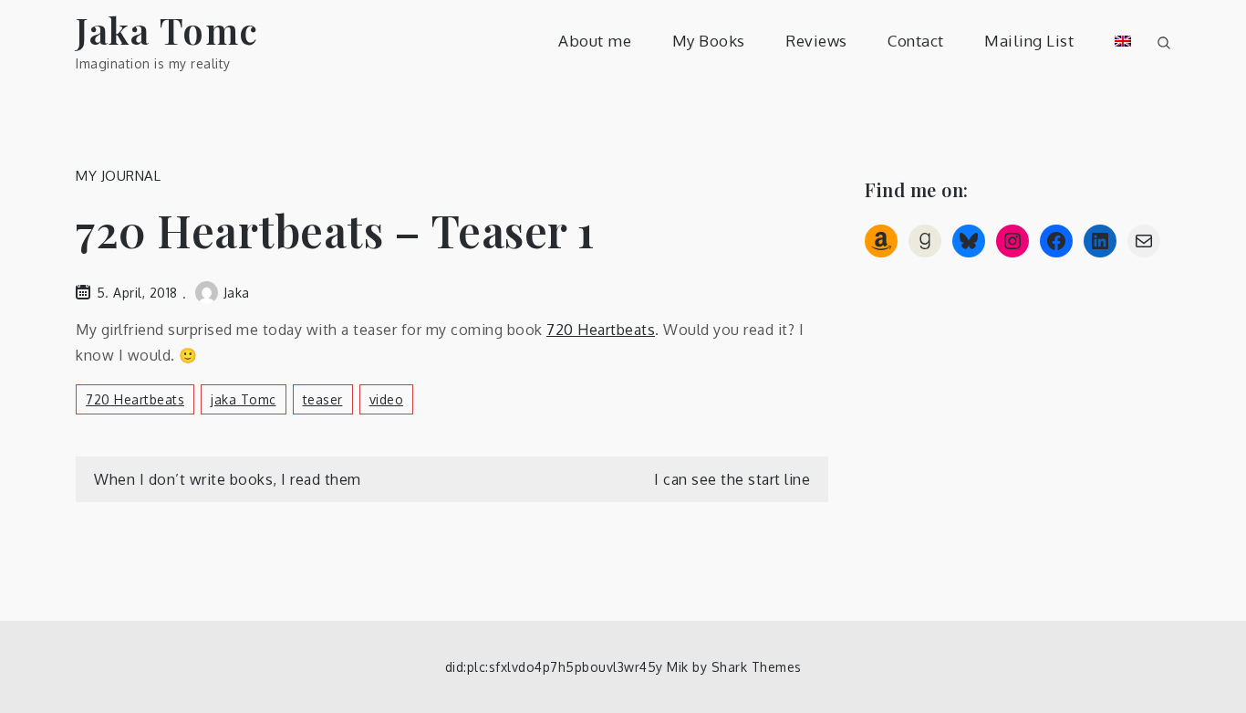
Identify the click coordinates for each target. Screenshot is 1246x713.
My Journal (118, 175)
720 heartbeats (135, 399)
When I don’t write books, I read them (227, 479)
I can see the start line (732, 479)
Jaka (236, 292)
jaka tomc (243, 399)
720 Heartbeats (600, 329)
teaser (323, 399)
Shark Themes (756, 667)
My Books (708, 40)
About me (594, 40)
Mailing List (1029, 40)
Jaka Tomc (167, 29)
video (386, 399)
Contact (916, 40)
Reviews (816, 40)
